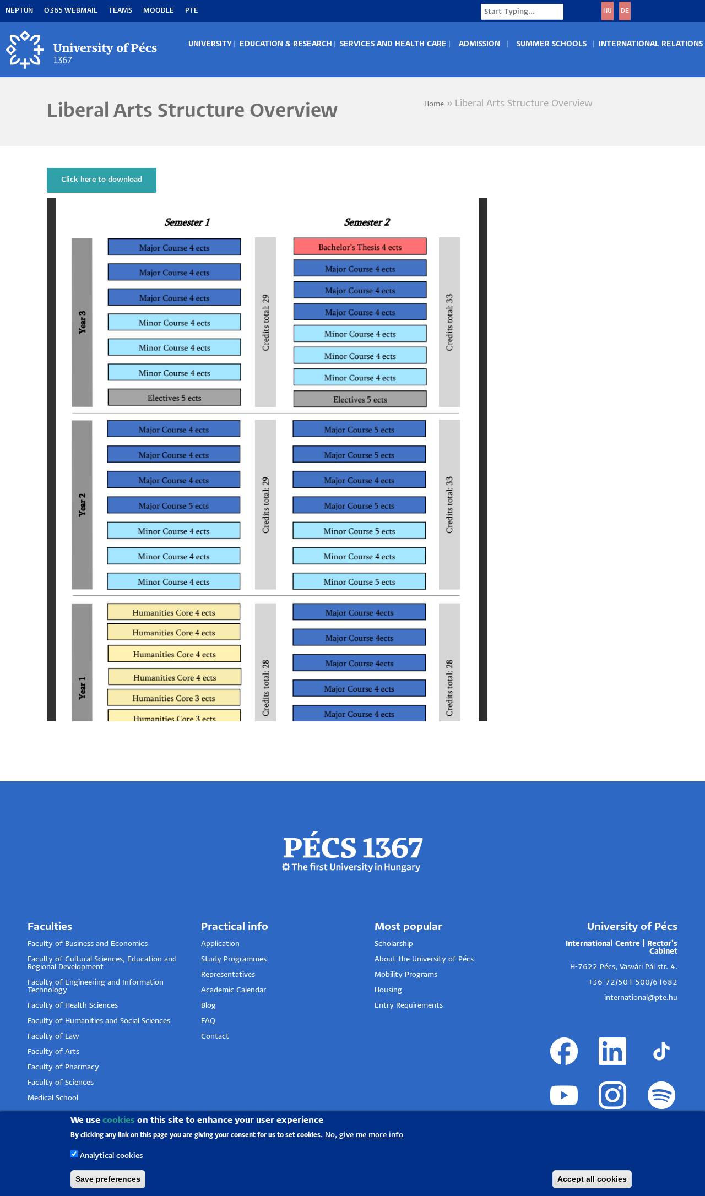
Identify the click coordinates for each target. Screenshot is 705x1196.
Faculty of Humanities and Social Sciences (99, 1021)
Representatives (228, 974)
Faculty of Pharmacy (63, 1067)
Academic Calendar (233, 990)
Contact (215, 1036)
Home (434, 104)
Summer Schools (552, 44)
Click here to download (101, 179)
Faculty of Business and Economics (88, 944)
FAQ (208, 1021)
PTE (191, 10)
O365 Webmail (70, 10)
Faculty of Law (53, 1036)
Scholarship (394, 944)
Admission (479, 44)
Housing (388, 990)
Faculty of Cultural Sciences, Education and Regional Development (102, 963)
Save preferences (107, 1179)
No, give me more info (364, 1135)
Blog (208, 1005)
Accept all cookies (592, 1179)
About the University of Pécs (424, 959)
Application (220, 944)
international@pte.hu (640, 998)
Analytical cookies (111, 1155)
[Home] (82, 49)
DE (625, 11)
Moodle (158, 10)
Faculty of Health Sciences (73, 1005)
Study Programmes (234, 959)
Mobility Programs (406, 974)
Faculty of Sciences (61, 1082)
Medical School (53, 1098)
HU (607, 11)
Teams (120, 10)
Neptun (19, 10)
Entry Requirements (409, 1005)
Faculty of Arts (53, 1052)
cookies (118, 1120)
